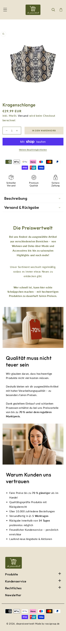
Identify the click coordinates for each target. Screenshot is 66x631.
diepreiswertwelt (25, 623)
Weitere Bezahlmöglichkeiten (33, 149)
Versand (23, 115)
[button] (5, 9)
